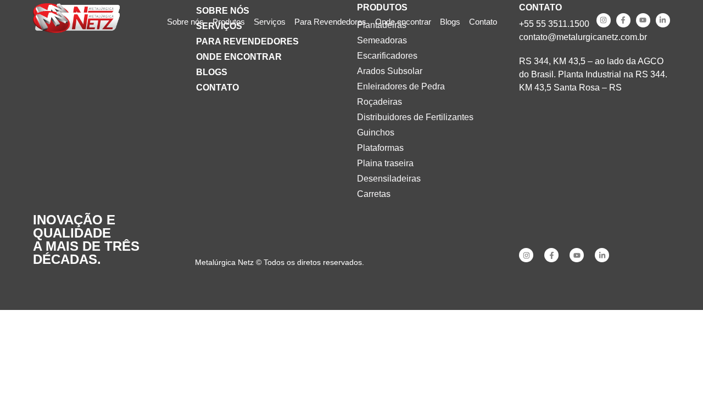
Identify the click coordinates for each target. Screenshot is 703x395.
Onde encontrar (239, 56)
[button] (228, 22)
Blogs (211, 72)
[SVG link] (76, 22)
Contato (217, 87)
